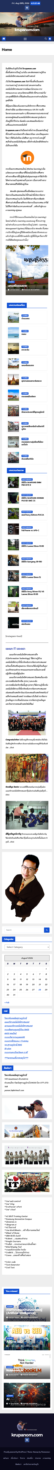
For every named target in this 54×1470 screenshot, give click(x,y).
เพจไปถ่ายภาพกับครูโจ (31, 1464)
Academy (10, 1306)
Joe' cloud (10, 1209)
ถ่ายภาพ (38, 1458)
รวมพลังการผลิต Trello (16, 1250)
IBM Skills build (13, 1236)
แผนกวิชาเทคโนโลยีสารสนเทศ (17, 1022)
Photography (27, 479)
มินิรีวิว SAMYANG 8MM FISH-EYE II (31, 484)
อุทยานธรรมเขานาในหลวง (23, 285)
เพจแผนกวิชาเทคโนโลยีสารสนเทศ (19, 1026)
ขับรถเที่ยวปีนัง (27, 458)
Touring (11, 282)
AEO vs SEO (14, 1341)
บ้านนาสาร (25, 318)
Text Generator (13, 1265)
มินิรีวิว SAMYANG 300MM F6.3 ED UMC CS (32, 499)
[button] (46, 39)
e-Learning (47, 1458)
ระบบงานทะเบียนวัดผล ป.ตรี (16, 1052)
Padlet (9, 1244)
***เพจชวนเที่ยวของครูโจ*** (16, 1058)
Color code (11, 1262)
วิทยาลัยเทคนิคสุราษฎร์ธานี (16, 1018)
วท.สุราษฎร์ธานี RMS (13, 1045)
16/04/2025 (14, 1403)
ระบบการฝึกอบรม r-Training (16, 1041)
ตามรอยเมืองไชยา (28, 396)
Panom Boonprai (33, 290)
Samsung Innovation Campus (19, 1219)
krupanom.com (27, 30)
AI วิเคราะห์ (11, 1227)
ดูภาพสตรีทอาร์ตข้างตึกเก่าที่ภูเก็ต (32, 428)
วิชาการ (22, 1458)
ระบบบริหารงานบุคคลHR (15, 1037)
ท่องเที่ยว (30, 1458)
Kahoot (9, 1238)
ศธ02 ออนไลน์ (11, 1033)
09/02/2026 (14, 1317)
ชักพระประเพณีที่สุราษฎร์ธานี (32, 412)
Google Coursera (13, 1241)
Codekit (9, 1252)
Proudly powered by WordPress (15, 1452)
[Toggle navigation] (25, 39)
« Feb (7, 1002)
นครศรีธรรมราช (27, 365)
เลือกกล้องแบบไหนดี (29, 608)
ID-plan (8, 1048)
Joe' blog (10, 1204)
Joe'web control (13, 1201)
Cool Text (10, 1267)
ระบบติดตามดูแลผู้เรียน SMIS (17, 1029)
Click (12, 747)
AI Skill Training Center (17, 1216)
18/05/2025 (14, 1374)
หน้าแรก (6, 1458)
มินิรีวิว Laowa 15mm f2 (31, 577)
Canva (8, 1255)
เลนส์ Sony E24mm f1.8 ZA (32, 514)
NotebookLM (14, 1370)
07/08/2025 (14, 1346)
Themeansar (45, 1452)
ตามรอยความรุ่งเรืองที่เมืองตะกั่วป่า (32, 443)
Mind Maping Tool (14, 1247)
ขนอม (23, 334)
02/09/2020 (15, 290)
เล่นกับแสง (25, 624)
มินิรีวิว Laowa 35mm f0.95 (32, 546)
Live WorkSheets (13, 1230)
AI (7, 1399)
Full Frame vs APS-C (30, 530)
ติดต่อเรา (18, 1464)
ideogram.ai (11, 1224)
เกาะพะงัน (25, 349)
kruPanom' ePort (14, 1207)
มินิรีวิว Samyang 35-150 (31, 561)
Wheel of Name (12, 1233)
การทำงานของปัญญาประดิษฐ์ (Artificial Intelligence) (24, 1311)
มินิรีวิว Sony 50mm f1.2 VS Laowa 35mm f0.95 (32, 593)
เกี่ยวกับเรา (14, 1458)
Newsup (36, 1452)
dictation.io (11, 1222)
